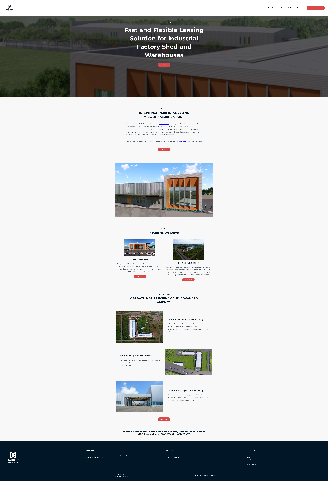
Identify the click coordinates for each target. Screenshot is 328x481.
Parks (290, 8)
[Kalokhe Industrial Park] (9, 8)
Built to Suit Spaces (172, 457)
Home (262, 8)
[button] (316, 8)
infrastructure (164, 124)
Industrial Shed (171, 455)
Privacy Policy (251, 464)
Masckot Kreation (209, 475)
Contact (300, 8)
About (270, 8)
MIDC (183, 141)
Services (281, 8)
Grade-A (155, 129)
